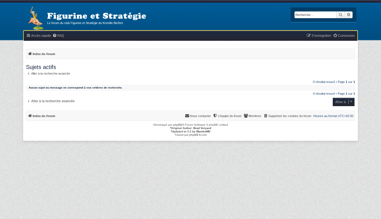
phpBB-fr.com (198, 134)
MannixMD (203, 131)
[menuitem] (58, 36)
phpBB (177, 124)
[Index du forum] (35, 18)
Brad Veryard (202, 128)
